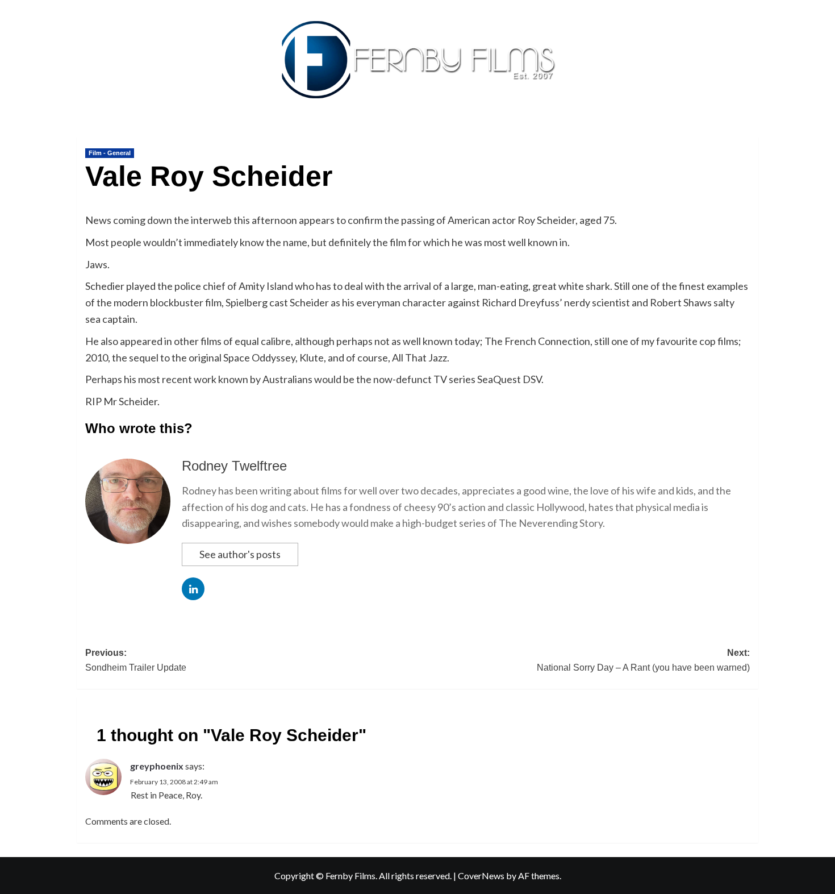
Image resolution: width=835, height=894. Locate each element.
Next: (643, 660)
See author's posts (240, 554)
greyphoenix (156, 765)
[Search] (751, 134)
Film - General (110, 152)
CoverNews (481, 875)
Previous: (135, 660)
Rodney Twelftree (234, 465)
